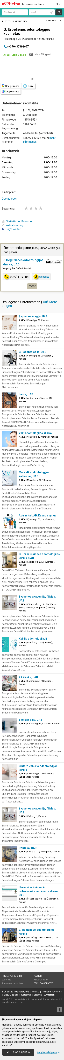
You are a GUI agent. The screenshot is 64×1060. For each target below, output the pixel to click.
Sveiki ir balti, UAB (30, 719)
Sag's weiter (13, 229)
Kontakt (35, 992)
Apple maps (12, 91)
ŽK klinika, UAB (28, 677)
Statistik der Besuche (19, 221)
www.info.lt (7, 999)
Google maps (12, 86)
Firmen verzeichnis (32, 4)
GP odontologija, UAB (32, 352)
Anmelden (49, 995)
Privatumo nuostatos (52, 992)
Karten (38, 976)
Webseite (44, 276)
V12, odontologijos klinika (35, 433)
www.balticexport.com (12, 1002)
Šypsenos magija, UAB (33, 316)
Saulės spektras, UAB (19, 992)
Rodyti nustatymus (47, 1052)
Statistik (38, 995)
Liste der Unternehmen (15, 21)
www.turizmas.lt (52, 999)
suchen (58, 12)
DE (57, 4)
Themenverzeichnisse (12, 983)
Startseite (6, 980)
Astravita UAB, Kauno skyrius (37, 515)
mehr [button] (32, 286)
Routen (44, 980)
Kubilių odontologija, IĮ (33, 638)
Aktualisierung (14, 225)
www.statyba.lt (22, 999)
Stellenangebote (43, 983)
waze (31, 86)
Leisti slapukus (20, 1052)
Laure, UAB (26, 394)
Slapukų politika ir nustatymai (17, 995)
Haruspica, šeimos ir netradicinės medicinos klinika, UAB (38, 891)
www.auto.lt (36, 999)
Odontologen (9, 198)
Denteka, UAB (28, 848)
